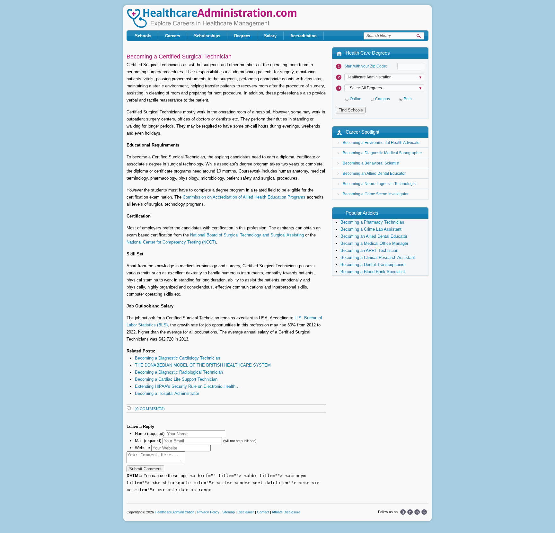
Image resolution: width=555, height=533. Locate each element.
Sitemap (228, 512)
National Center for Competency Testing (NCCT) (171, 242)
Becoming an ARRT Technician (369, 250)
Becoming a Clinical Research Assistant (377, 257)
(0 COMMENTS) (150, 408)
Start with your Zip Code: (365, 66)
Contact (263, 512)
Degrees (242, 35)
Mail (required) (148, 440)
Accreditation (303, 35)
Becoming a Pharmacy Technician (372, 222)
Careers (172, 35)
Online (355, 99)
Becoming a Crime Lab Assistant (370, 229)
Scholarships (207, 35)
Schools (143, 35)
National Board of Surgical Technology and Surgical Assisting (247, 235)
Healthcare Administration (211, 18)
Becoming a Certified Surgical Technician (179, 56)
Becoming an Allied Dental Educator (374, 173)
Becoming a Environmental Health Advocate (381, 142)
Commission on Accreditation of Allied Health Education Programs (244, 197)
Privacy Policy (208, 512)
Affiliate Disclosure (286, 512)
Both (408, 99)
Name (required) (149, 433)
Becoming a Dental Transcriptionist (373, 264)
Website (142, 447)
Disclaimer (246, 512)
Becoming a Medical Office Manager (374, 243)
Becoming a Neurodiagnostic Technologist (380, 184)
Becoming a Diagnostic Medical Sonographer (382, 153)
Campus (382, 99)
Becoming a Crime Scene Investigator (376, 194)
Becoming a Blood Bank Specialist (372, 271)
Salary (270, 35)
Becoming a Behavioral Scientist (371, 163)
